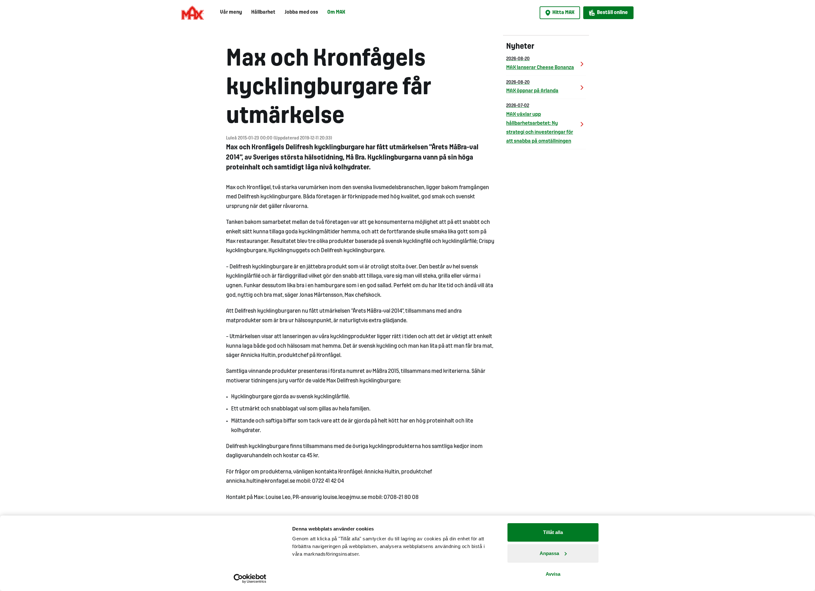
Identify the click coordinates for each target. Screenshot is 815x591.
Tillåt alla (553, 532)
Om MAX (336, 12)
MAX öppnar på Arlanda (532, 87)
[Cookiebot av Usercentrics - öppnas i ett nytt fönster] (250, 578)
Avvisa (553, 574)
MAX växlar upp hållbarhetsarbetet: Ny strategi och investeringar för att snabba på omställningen (539, 124)
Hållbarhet (263, 12)
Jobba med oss (301, 12)
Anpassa (549, 553)
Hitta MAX (563, 12)
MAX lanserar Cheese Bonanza (540, 63)
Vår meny (231, 12)
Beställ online (612, 12)
